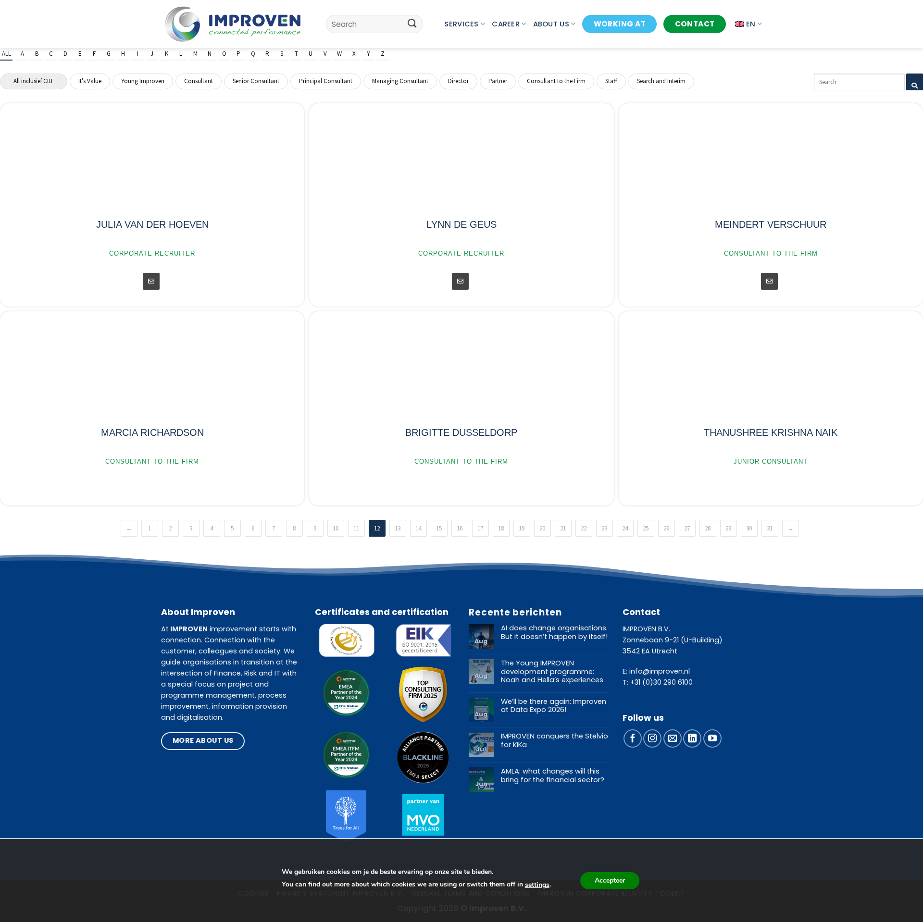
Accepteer (610, 880)
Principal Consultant (325, 81)
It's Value (89, 81)
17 (480, 528)
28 (708, 528)
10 (335, 528)
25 (646, 528)
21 (563, 528)
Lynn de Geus (461, 224)
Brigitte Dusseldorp (461, 432)
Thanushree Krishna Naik (770, 432)
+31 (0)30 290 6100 (661, 682)
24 (625, 528)
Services (461, 24)
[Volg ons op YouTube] (712, 738)
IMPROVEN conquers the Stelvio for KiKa (554, 740)
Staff (611, 81)
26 (666, 528)
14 (418, 528)
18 (501, 528)
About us (551, 24)
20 (542, 528)
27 (687, 528)
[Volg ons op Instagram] (652, 738)
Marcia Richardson (152, 432)
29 (728, 528)
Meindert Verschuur (770, 224)
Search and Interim (661, 81)
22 (583, 528)
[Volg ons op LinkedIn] (692, 738)
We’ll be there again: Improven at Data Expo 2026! (553, 706)
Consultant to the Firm (556, 81)
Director (458, 81)
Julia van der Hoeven (152, 224)
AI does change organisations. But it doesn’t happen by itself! (554, 632)
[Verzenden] (412, 24)
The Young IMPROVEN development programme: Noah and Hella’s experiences (552, 672)
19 (521, 528)
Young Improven (142, 81)
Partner (497, 81)
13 (397, 528)
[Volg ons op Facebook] (633, 738)
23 (604, 528)
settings (537, 884)
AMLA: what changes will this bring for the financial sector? (552, 775)
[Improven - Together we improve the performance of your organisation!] (233, 24)
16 (459, 528)
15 (439, 528)
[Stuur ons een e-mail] (672, 738)
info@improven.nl (659, 671)
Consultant (198, 81)
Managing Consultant (400, 81)
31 (770, 528)
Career (506, 24)
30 (749, 528)
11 (356, 528)
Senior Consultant (256, 81)
